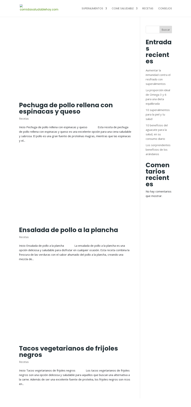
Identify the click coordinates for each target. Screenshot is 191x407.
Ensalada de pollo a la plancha (68, 229)
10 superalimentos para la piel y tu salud (158, 114)
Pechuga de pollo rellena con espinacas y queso (66, 108)
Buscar (166, 29)
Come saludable (123, 8)
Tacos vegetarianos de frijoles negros (68, 351)
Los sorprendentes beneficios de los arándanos (158, 149)
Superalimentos (92, 8)
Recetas (147, 8)
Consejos (165, 8)
